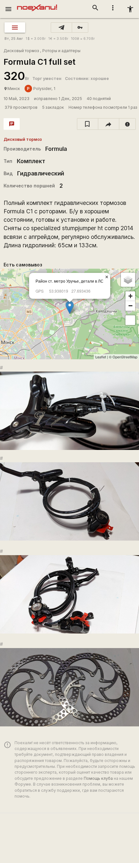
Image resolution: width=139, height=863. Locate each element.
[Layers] (128, 280)
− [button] (130, 306)
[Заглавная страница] (37, 4)
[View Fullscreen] (130, 320)
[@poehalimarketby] (61, 27)
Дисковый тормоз (21, 50)
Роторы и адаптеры (61, 50)
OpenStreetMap (124, 356)
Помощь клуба (98, 778)
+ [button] (130, 296)
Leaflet (100, 356)
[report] (127, 124)
